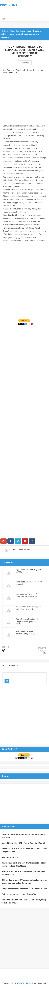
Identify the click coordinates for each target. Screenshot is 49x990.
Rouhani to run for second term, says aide (29, 583)
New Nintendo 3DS (10, 857)
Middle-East (12, 72)
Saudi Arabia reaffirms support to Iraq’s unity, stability (28, 607)
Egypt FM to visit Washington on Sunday (29, 570)
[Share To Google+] (3, 541)
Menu (6, 19)
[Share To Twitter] (18, 541)
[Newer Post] (3, 650)
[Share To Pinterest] (25, 541)
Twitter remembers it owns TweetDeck (19, 894)
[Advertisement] (24, 103)
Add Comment (34, 70)
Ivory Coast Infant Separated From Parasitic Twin (24, 889)
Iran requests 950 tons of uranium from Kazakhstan (26, 595)
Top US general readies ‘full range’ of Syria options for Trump (27, 621)
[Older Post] (44, 654)
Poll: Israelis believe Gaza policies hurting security (26, 632)
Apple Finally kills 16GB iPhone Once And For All (23, 843)
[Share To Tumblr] (32, 541)
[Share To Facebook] (10, 541)
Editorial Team (21, 549)
